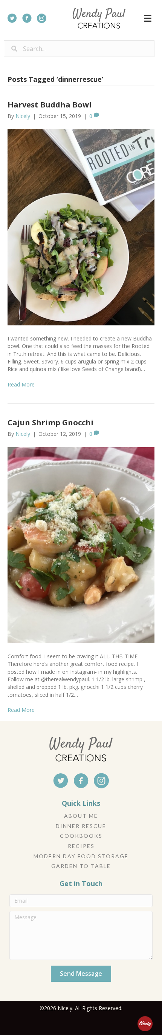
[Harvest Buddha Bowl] (81, 226)
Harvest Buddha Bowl (50, 105)
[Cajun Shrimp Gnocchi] (81, 544)
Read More (21, 384)
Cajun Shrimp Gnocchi (50, 422)
